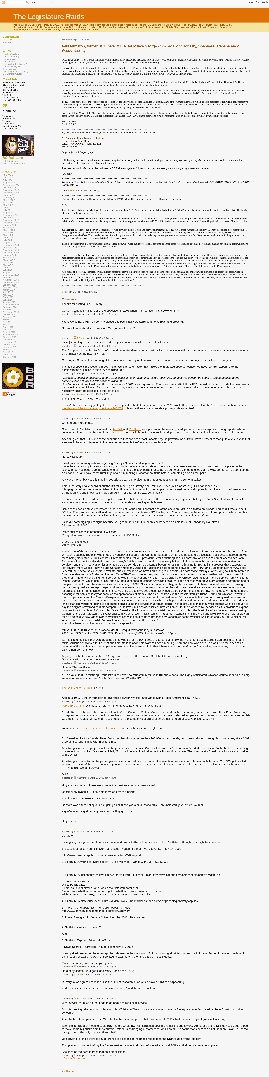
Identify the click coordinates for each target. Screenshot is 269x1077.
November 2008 (11, 250)
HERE (81, 146)
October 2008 (10, 247)
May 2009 (8, 265)
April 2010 (8, 292)
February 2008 (10, 227)
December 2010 (11, 312)
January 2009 (10, 255)
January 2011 (9, 314)
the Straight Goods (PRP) (15, 71)
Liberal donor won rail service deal (102, 728)
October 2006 (10, 187)
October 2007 (10, 217)
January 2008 (10, 225)
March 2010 (9, 290)
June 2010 (8, 297)
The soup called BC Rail (77, 688)
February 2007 (10, 197)
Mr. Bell (118, 429)
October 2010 (10, 307)
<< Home (68, 1071)
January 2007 (10, 195)
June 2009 (8, 267)
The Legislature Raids (48, 16)
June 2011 (8, 327)
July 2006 (7, 180)
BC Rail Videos (10, 161)
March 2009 (9, 260)
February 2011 (10, 317)
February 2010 (10, 287)
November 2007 (11, 220)
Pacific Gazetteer (11, 54)
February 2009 (10, 257)
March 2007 (9, 200)
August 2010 (9, 302)
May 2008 (8, 235)
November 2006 (11, 190)
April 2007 (8, 202)
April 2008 (8, 232)
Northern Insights (11, 66)
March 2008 (9, 230)
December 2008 (11, 252)
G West (80, 974)
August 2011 (9, 332)
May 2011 (8, 324)
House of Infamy (11, 56)
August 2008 (9, 242)
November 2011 (11, 339)
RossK (80, 418)
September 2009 (11, 275)
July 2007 (7, 210)
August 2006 (9, 182)
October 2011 (9, 337)
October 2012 (10, 357)
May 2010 (8, 295)
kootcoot (81, 394)
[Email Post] (95, 292)
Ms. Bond (135, 429)
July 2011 (7, 329)
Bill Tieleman (9, 61)
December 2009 (11, 282)
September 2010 (11, 304)
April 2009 (8, 262)
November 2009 (11, 280)
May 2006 (8, 175)
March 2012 (9, 349)
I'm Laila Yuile (10, 59)
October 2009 (10, 277)
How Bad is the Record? (15, 64)
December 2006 (11, 192)
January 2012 (10, 344)
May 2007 (8, 205)
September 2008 (11, 245)
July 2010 (7, 299)
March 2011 (9, 319)
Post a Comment (75, 1058)
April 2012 (8, 352)
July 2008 (7, 240)
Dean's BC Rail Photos (14, 163)
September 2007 (11, 215)
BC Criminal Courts (12, 74)
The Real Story (10, 69)
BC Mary (81, 338)
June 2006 (8, 177)
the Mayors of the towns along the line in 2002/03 (92, 408)
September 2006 (11, 185)
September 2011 (11, 334)
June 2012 (8, 354)
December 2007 (11, 222)
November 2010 (11, 309)
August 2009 (9, 272)
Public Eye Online (73, 705)
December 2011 (11, 342)
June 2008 (8, 237)
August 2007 (9, 212)
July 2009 (7, 270)
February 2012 (10, 347)
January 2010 (10, 285)
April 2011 (8, 322)
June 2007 (8, 207)
